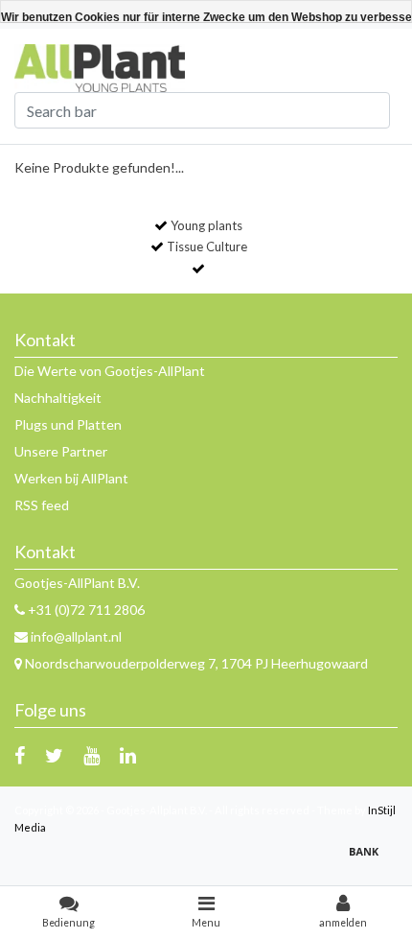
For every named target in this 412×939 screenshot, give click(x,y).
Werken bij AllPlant (71, 478)
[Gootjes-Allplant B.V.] (99, 67)
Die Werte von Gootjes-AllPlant (109, 371)
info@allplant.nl (76, 636)
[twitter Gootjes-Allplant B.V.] (54, 754)
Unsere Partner (60, 451)
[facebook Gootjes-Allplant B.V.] (19, 754)
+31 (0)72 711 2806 (85, 609)
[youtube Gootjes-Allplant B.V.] (91, 754)
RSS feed (41, 505)
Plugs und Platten (68, 424)
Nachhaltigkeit (58, 397)
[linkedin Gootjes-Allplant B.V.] (128, 754)
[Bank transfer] (369, 860)
